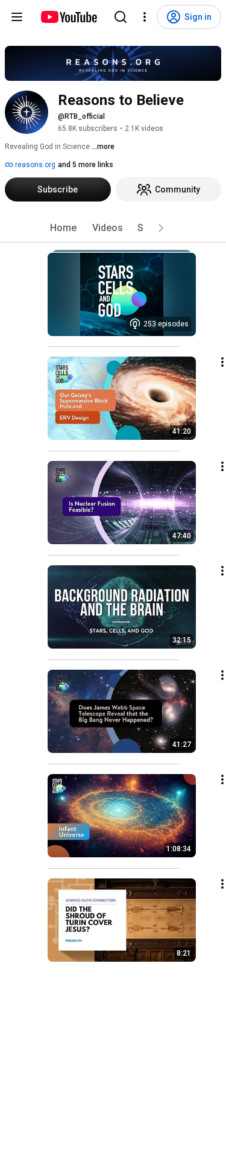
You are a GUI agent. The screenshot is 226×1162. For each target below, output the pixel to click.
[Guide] (17, 17)
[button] (160, 228)
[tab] (63, 228)
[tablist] (113, 228)
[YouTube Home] (68, 17)
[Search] (120, 17)
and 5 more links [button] (85, 164)
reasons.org (34, 164)
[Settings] (144, 17)
